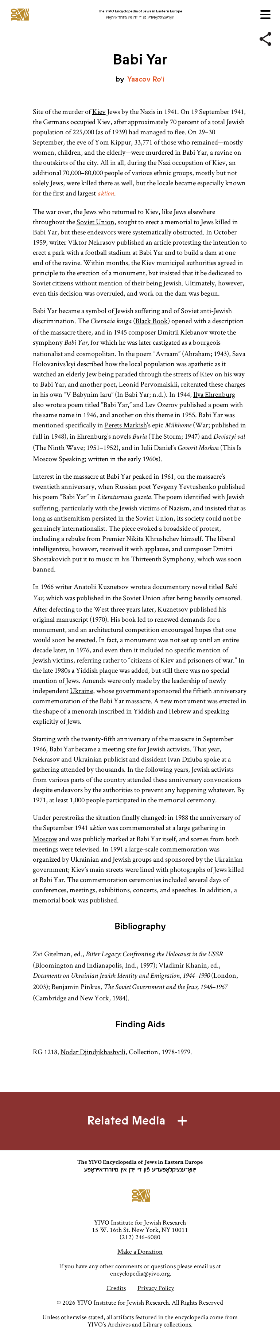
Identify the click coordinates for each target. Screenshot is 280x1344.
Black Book (151, 320)
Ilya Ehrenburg (214, 394)
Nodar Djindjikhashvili (93, 1051)
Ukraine (81, 690)
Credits (116, 1288)
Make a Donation (140, 1251)
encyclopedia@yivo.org (140, 1273)
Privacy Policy (155, 1288)
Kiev (99, 111)
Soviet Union (95, 221)
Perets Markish (126, 425)
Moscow (45, 838)
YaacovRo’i (145, 79)
